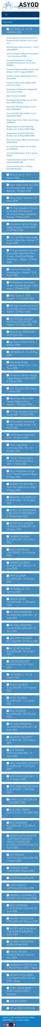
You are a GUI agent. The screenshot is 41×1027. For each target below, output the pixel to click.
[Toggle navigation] (6, 14)
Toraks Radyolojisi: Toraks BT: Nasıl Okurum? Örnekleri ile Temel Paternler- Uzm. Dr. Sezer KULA (22, 40)
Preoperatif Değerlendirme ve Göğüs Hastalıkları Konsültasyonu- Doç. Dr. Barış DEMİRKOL (21, 62)
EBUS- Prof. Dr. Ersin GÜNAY (16, 96)
